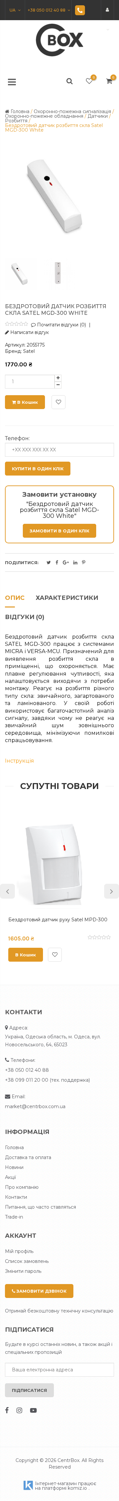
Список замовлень (27, 1261)
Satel (29, 351)
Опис (14, 598)
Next (111, 891)
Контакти (16, 1197)
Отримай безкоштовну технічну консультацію (59, 1311)
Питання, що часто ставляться (40, 1207)
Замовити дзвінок (40, 1291)
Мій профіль (19, 1251)
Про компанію (22, 1187)
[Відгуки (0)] (99, 938)
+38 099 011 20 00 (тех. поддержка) (47, 1080)
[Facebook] (7, 1410)
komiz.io (77, 1488)
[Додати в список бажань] (58, 402)
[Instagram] (19, 1410)
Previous (7, 891)
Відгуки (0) (24, 617)
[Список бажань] (89, 81)
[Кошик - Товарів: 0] (109, 81)
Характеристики (67, 598)
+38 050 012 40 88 (27, 1070)
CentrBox (68, 1460)
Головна (14, 1147)
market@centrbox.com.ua (35, 1106)
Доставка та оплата (28, 1157)
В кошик (27, 402)
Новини (14, 1167)
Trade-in (14, 1217)
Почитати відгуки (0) (61, 325)
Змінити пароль (23, 1271)
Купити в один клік (37, 468)
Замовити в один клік (59, 530)
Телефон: (17, 438)
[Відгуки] (16, 324)
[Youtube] (33, 1410)
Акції (10, 1177)
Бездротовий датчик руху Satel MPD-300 (57, 920)
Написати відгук (29, 332)
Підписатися (29, 1390)
